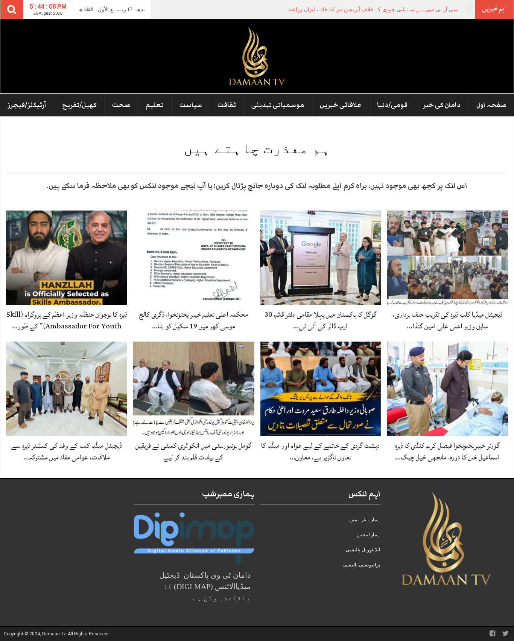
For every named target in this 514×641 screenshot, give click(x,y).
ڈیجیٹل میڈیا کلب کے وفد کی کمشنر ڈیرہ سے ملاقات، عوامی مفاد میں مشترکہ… (66, 451)
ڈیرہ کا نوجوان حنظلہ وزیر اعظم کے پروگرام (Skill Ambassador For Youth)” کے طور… (66, 320)
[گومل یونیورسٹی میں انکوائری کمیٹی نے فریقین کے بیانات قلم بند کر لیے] (193, 388)
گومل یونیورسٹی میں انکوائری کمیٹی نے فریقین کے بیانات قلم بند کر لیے (193, 451)
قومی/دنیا (392, 105)
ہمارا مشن (368, 534)
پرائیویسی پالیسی (361, 565)
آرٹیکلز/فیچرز (27, 105)
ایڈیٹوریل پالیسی (363, 549)
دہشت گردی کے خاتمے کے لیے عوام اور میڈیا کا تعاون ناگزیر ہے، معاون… (320, 451)
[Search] (11, 9)
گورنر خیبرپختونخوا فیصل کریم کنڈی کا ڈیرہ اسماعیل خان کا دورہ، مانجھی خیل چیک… (447, 451)
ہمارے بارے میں (364, 519)
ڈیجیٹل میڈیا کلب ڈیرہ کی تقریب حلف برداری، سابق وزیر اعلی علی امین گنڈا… (447, 320)
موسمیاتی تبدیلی (277, 105)
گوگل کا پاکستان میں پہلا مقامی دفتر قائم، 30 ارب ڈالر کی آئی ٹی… (321, 320)
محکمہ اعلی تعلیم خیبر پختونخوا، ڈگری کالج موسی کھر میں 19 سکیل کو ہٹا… (193, 320)
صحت (121, 105)
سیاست (190, 105)
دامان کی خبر (442, 105)
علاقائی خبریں (341, 105)
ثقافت (226, 105)
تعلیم (155, 105)
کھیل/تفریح (79, 105)
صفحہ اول (491, 105)
